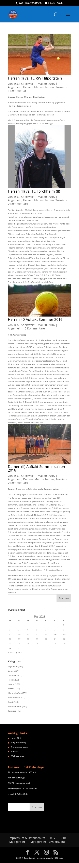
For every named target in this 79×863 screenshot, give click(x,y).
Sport (10, 701)
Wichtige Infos (17, 755)
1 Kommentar (17, 90)
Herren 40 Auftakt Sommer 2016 (35, 319)
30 (10, 648)
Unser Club (16, 738)
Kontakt (14, 751)
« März (11, 652)
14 (55, 634)
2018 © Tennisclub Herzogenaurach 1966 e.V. (39, 858)
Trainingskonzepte (20, 747)
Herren (28, 87)
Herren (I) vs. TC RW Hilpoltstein (35, 78)
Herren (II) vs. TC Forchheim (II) (34, 191)
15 (64, 634)
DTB (63, 838)
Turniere (61, 87)
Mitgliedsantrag (18, 742)
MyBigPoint (17, 842)
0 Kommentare (18, 204)
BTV (53, 838)
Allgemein (14, 87)
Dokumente (13, 675)
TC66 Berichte (14, 706)
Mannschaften (44, 87)
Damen (28, 479)
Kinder (11, 688)
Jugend (11, 684)
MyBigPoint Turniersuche (47, 842)
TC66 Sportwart (24, 84)
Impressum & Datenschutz (27, 838)
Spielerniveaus (15, 697)
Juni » (18, 652)
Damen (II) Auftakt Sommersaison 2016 (36, 468)
